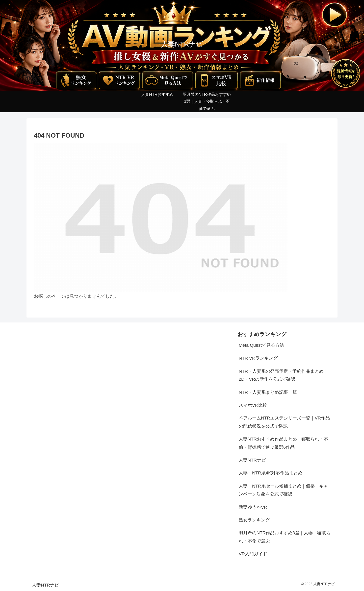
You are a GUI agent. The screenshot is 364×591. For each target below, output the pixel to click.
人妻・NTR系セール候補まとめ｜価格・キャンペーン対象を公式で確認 (283, 490)
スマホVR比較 (253, 405)
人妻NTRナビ (252, 460)
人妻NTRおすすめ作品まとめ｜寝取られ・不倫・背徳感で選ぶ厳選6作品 (283, 443)
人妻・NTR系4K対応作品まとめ (270, 472)
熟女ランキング (254, 519)
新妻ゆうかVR (253, 507)
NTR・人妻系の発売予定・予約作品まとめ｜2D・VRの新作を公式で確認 (283, 375)
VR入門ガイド (253, 553)
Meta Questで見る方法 (261, 345)
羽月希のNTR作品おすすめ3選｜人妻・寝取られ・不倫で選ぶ (285, 536)
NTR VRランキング (258, 358)
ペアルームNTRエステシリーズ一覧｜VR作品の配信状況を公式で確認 (284, 422)
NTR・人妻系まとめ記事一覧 (268, 392)
